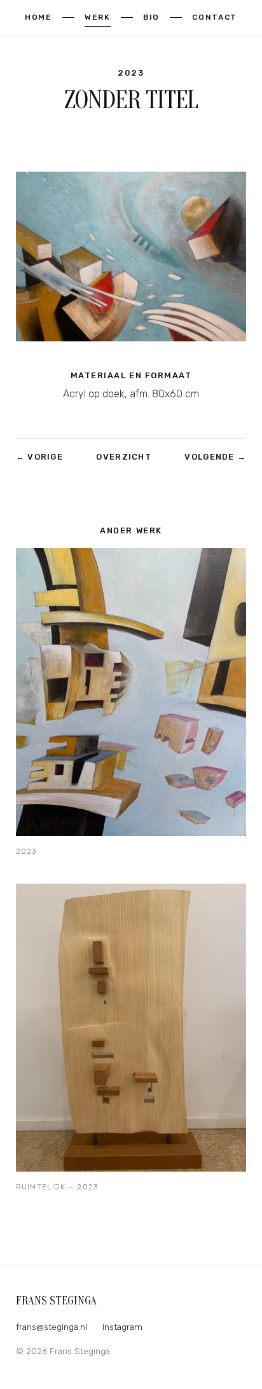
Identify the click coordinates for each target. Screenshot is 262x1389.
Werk (98, 17)
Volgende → (215, 457)
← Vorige (39, 457)
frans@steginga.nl (51, 1327)
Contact (214, 17)
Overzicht (123, 457)
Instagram (122, 1327)
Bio (151, 17)
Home (38, 17)
